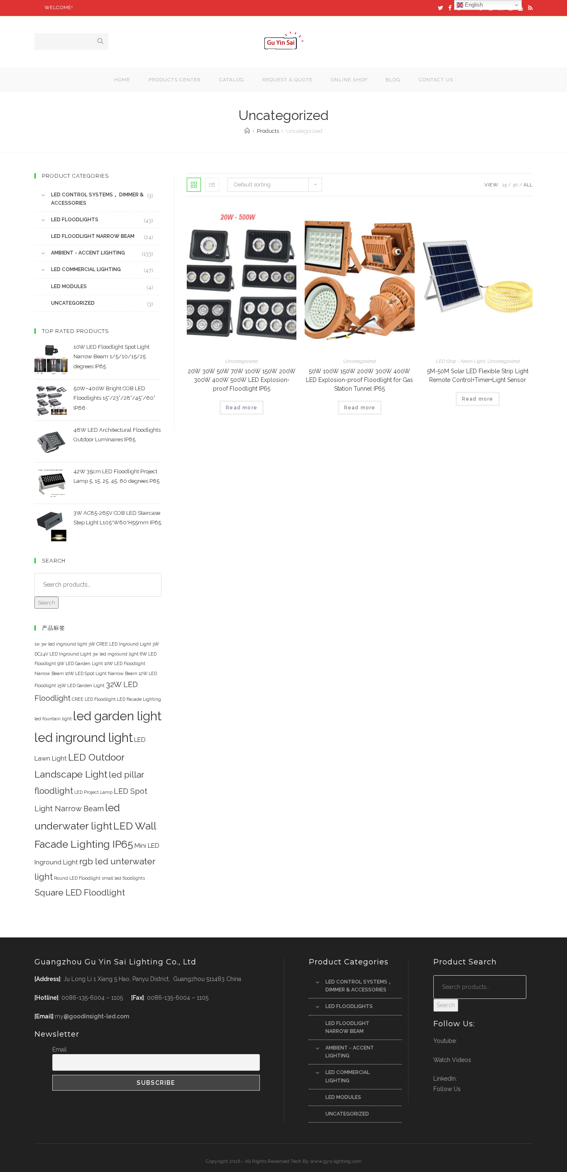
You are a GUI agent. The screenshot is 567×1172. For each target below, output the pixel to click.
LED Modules (69, 286)
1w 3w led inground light (60, 643)
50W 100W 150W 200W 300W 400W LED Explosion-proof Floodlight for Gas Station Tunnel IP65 (359, 380)
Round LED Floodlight (77, 878)
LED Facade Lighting (139, 699)
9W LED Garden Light (80, 663)
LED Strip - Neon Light (460, 361)
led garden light (117, 716)
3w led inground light (116, 653)
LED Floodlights (74, 220)
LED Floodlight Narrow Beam (92, 236)
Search (46, 602)
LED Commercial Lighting (86, 269)
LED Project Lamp (93, 792)
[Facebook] (450, 8)
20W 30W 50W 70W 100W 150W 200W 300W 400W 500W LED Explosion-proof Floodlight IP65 (242, 380)
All (528, 185)
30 (515, 185)
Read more (241, 408)
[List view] (212, 185)
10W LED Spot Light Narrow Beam (101, 673)
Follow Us (447, 1089)
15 (504, 185)
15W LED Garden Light (81, 685)
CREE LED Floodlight (94, 699)
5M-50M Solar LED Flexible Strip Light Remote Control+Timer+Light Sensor (477, 375)
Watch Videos (452, 1060)
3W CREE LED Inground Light (119, 643)
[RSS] (529, 8)
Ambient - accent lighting (88, 253)
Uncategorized (241, 361)
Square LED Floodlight (79, 892)
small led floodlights (123, 878)
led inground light (83, 737)
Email (59, 1049)
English (473, 5)
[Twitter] (440, 8)
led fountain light (53, 718)
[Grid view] (194, 185)
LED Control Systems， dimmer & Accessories (97, 199)
